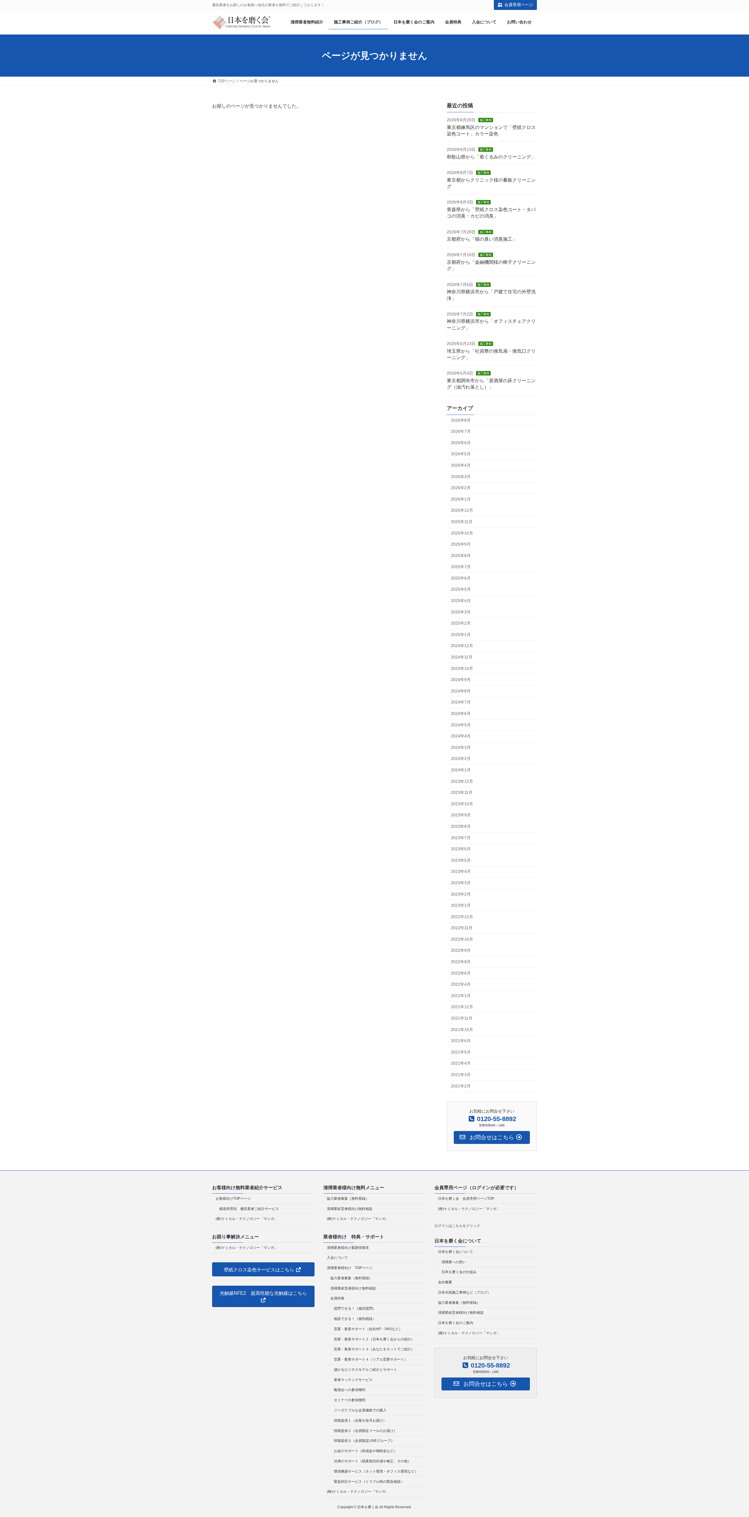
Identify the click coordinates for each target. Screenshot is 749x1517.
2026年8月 (461, 420)
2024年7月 (461, 702)
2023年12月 (462, 781)
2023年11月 (462, 792)
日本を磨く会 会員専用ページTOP (466, 1199)
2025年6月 (461, 578)
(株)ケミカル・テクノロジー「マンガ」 (247, 1219)
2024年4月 (461, 736)
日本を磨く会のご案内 (455, 1323)
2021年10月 (462, 1029)
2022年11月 (462, 928)
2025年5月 (461, 589)
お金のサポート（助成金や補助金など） (365, 1451)
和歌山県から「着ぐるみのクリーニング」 (491, 156)
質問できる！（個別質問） (355, 1308)
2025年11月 (462, 521)
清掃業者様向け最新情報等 (348, 1247)
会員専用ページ (518, 4)
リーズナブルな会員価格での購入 (360, 1410)
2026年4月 (461, 465)
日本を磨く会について (455, 1252)
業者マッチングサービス (353, 1380)
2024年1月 (461, 770)
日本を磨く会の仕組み (459, 1272)
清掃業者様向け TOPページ (349, 1268)
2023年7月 (461, 837)
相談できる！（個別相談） (355, 1319)
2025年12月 (462, 510)
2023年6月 (461, 849)
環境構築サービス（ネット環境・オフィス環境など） (376, 1471)
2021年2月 (461, 1086)
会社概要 (445, 1282)
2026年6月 (461, 442)
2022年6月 (461, 973)
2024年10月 (462, 668)
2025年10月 (462, 533)
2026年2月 (461, 488)
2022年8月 (461, 962)
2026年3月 (461, 476)
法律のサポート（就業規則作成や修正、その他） (372, 1461)
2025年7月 (461, 567)
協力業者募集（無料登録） (348, 1199)
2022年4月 (461, 984)
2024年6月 (461, 713)
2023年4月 (461, 871)
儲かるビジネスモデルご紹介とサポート (365, 1370)
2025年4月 (461, 601)
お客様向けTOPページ (233, 1199)
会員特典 (337, 1298)
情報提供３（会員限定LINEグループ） (364, 1441)
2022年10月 (462, 939)
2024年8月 (461, 691)
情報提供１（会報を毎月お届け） (360, 1420)
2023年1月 (461, 905)
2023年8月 (461, 826)
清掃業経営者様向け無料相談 (349, 1208)
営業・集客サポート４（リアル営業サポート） (371, 1359)
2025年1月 (461, 634)
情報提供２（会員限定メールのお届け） (365, 1431)
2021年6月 (461, 1041)
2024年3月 (461, 747)
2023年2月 (461, 894)
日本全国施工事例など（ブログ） (464, 1292)
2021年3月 (461, 1075)
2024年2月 (461, 758)
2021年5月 (461, 1052)
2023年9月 (461, 815)
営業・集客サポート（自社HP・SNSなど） (368, 1329)
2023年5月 (461, 860)
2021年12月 (462, 1007)
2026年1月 (461, 499)
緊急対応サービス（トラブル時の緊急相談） (369, 1481)
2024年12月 (462, 646)
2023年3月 (461, 882)
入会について (337, 1258)
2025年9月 (461, 544)
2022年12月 (462, 916)
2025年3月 (461, 612)
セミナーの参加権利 (349, 1400)
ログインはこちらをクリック (457, 1226)
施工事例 (486, 120)
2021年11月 (462, 1018)
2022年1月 (461, 995)
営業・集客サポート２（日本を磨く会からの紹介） (374, 1339)
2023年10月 (462, 803)
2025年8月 (461, 555)
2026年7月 (461, 431)
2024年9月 (461, 680)
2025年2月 (461, 623)
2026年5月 (461, 454)
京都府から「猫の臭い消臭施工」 (482, 239)
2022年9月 (461, 950)
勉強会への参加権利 (349, 1390)
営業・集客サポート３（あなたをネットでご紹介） (374, 1349)
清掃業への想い (454, 1262)
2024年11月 (462, 657)
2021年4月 (461, 1063)
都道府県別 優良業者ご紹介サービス (249, 1208)
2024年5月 (461, 725)
